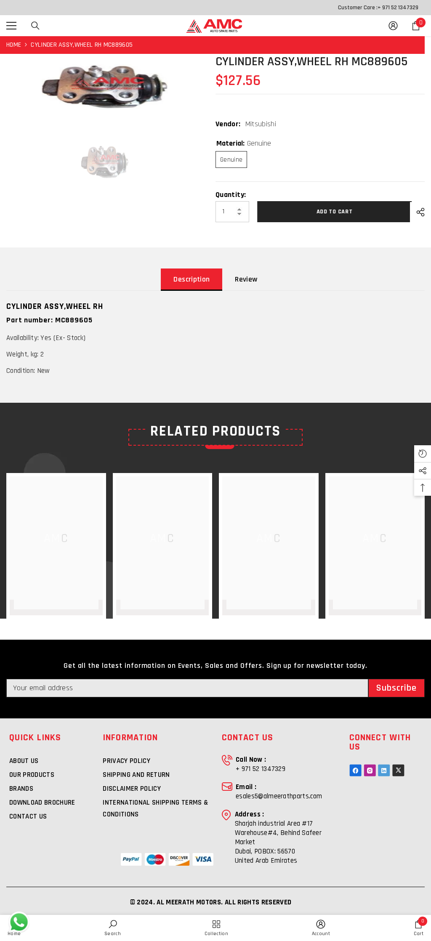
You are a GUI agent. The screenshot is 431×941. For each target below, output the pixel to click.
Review (246, 279)
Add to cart (333, 211)
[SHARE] (417, 212)
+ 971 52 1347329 (398, 7)
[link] (113, 928)
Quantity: (231, 194)
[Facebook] (355, 770)
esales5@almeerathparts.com (279, 796)
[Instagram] (370, 770)
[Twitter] (398, 770)
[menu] (11, 26)
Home (13, 44)
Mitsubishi (261, 124)
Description (191, 279)
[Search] (35, 26)
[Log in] (393, 25)
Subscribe (396, 688)
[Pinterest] (384, 770)
